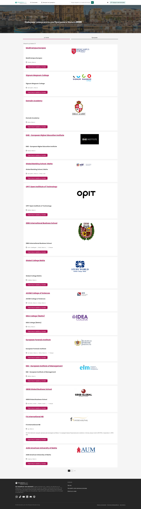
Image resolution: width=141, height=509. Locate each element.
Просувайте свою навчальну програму (77, 488)
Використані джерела (49, 2)
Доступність (122, 504)
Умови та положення (101, 504)
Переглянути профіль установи (37, 67)
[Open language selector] (107, 2)
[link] (44, 17)
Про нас (70, 485)
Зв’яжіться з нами (72, 491)
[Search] (92, 2)
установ (46, 37)
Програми (34, 2)
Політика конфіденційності (113, 504)
